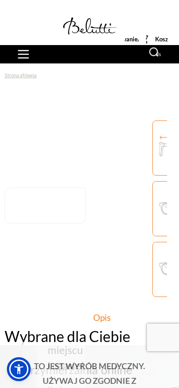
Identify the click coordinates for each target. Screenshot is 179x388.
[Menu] (23, 54)
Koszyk (164, 39)
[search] (154, 52)
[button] (18, 369)
